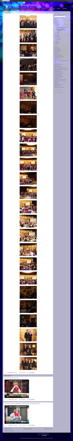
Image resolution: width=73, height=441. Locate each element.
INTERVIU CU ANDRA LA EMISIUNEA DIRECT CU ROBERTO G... (60, 30)
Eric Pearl (56, 58)
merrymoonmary (43, 438)
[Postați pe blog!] (30, 372)
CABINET (58, 8)
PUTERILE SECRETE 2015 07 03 (11, 377)
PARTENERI (64, 8)
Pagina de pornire (28, 428)
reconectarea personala (58, 73)
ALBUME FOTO (44, 8)
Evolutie (55, 59)
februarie (58, 38)
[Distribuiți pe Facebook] (32, 372)
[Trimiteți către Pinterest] (33, 372)
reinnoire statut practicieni (58, 80)
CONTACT (33, 8)
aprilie (57, 35)
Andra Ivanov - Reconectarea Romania (19, 5)
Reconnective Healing (58, 75)
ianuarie (57, 39)
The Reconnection (57, 84)
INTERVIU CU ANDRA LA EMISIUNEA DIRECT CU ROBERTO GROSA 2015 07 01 (22, 403)
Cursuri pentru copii (57, 55)
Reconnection (56, 74)
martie (57, 36)
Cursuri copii (56, 54)
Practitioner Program (57, 66)
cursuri (55, 53)
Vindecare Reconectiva (58, 87)
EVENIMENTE (7, 8)
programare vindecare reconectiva (60, 69)
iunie (57, 32)
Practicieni (56, 65)
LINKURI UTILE (7, 10)
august (57, 24)
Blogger (51, 438)
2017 (57, 20)
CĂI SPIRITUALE (57, 50)
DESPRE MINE (14, 8)
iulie (57, 25)
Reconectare (56, 70)
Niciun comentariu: (22, 372)
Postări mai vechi (48, 428)
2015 (57, 23)
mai (57, 33)
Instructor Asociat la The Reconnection (60, 60)
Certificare (56, 51)
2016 (57, 21)
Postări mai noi (7, 428)
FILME (38, 8)
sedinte (55, 82)
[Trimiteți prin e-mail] (29, 372)
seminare (56, 83)
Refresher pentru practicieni (59, 79)
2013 (57, 42)
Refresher (56, 78)
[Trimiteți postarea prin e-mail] (28, 372)
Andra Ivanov (56, 49)
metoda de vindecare (58, 64)
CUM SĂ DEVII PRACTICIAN (24, 8)
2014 (57, 41)
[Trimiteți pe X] (31, 372)
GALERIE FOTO (52, 8)
